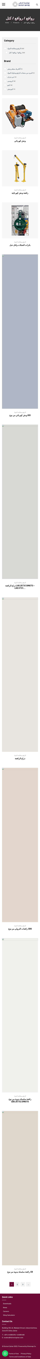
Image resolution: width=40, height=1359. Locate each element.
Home (7, 22)
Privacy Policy (26, 1353)
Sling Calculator (9, 1315)
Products (16, 22)
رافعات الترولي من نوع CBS (20, 928)
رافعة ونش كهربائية (20, 193)
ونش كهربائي (20, 141)
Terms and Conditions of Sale (20, 1357)
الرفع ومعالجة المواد (20, 138)
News (5, 1307)
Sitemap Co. (31, 1346)
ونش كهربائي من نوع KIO (20, 415)
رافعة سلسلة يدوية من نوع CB (20, 1272)
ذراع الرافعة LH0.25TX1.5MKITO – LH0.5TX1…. (20, 586)
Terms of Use (14, 1353)
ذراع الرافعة (20, 758)
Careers (6, 1311)
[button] (5, 1353)
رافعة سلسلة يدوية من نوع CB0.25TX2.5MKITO (20, 1100)
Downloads (7, 1303)
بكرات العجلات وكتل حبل (20, 245)
